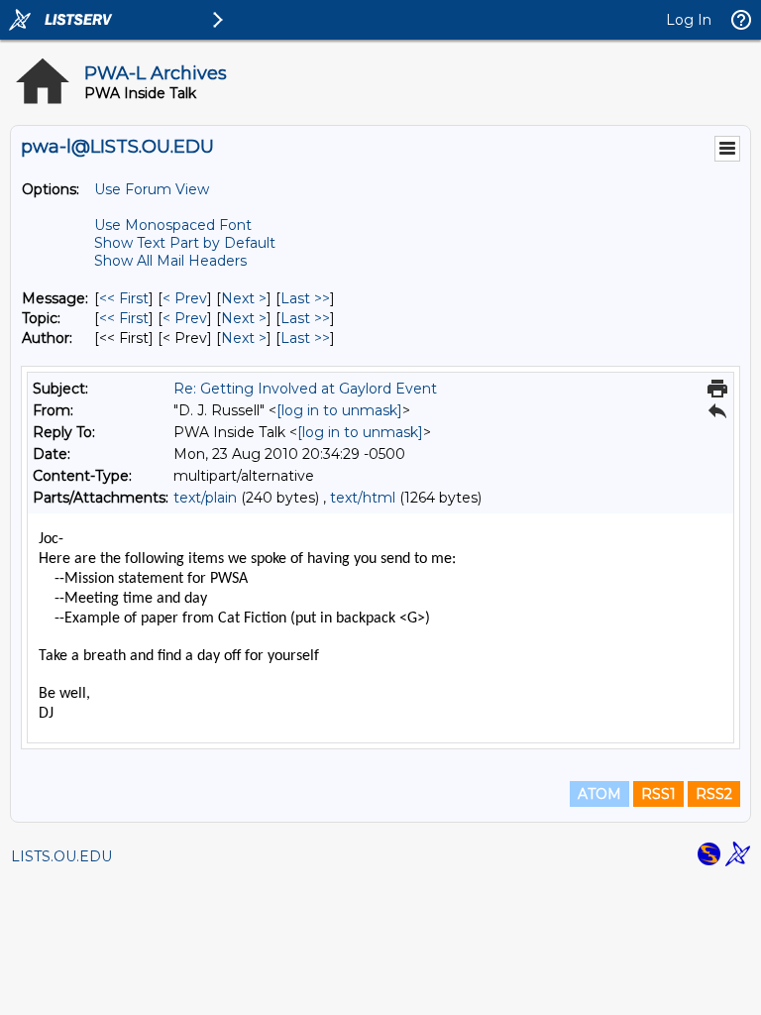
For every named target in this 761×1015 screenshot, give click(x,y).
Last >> (305, 298)
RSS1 (658, 794)
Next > (244, 298)
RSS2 (714, 794)
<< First (124, 298)
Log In (688, 20)
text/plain (205, 498)
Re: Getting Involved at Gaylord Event (305, 388)
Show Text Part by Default (184, 243)
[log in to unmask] (339, 410)
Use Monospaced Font (173, 225)
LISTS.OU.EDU (61, 856)
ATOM (599, 794)
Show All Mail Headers (170, 261)
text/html (362, 498)
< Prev (185, 298)
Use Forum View (151, 189)
